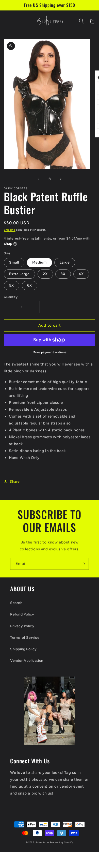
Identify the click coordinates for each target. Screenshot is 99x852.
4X (81, 274)
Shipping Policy (23, 649)
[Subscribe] (83, 564)
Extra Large (19, 274)
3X (63, 274)
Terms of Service (25, 637)
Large (65, 262)
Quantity (11, 297)
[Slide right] (60, 178)
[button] (6, 21)
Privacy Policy (22, 626)
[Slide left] (38, 178)
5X (11, 285)
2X (45, 274)
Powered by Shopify (61, 842)
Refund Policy (22, 614)
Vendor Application (26, 660)
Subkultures (42, 842)
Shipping (9, 229)
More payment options (49, 352)
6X (29, 285)
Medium (39, 262)
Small (14, 262)
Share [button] (15, 481)
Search (16, 603)
